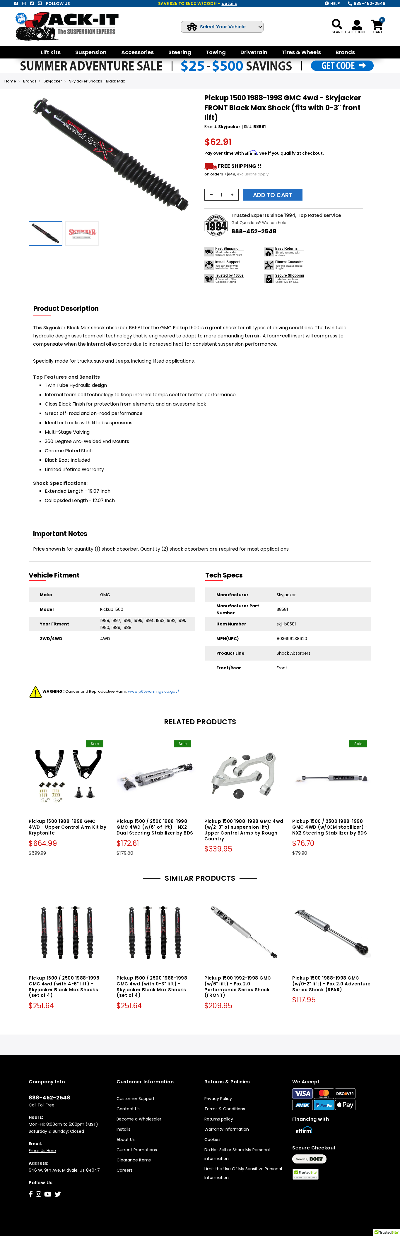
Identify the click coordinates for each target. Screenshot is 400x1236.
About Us (126, 1139)
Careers (125, 1170)
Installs (123, 1129)
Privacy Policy (218, 1098)
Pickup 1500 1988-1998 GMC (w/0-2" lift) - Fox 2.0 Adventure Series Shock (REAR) (331, 984)
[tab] (69, 309)
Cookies (212, 1139)
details (229, 3)
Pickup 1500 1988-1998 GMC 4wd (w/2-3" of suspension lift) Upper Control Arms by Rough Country (243, 830)
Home (10, 81)
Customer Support (136, 1098)
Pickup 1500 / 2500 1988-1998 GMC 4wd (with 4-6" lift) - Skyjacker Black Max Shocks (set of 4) (64, 986)
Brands (30, 81)
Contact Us (128, 1109)
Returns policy (218, 1119)
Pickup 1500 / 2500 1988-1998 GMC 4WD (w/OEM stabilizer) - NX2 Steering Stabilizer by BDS (329, 827)
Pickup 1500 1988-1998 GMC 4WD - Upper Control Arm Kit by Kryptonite (67, 827)
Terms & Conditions (224, 1109)
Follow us (58, 3)
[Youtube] (40, 3)
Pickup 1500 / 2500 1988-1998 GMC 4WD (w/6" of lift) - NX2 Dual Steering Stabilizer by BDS (155, 827)
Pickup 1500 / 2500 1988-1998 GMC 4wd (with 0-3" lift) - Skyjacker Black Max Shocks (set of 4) (152, 986)
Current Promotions (137, 1150)
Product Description (66, 308)
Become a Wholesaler (139, 1119)
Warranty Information (226, 1129)
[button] (190, 155)
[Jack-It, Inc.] (73, 26)
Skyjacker (53, 81)
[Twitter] (32, 3)
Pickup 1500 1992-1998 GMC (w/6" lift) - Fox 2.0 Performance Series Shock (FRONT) (237, 986)
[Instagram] (24, 3)
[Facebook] (16, 3)
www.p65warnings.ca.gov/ (153, 691)
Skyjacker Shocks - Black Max (97, 81)
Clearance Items (134, 1160)
